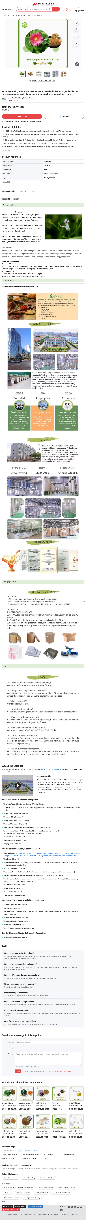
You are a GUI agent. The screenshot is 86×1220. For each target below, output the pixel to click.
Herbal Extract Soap (28, 1178)
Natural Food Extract (23, 1193)
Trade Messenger (35, 1206)
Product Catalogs (32, 1150)
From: (12, 1043)
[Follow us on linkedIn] (61, 1210)
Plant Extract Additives (11, 1198)
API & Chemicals (68, 1155)
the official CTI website (51, 769)
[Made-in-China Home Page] (43, 4)
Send (18, 1071)
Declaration (65, 1214)
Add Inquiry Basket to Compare (43, 81)
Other (45, 1158)
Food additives (48, 1155)
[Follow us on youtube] (78, 1206)
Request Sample (35, 121)
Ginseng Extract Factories (66, 1188)
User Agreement (54, 1214)
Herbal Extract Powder (9, 1155)
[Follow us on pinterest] (81, 1206)
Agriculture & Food (14, 15)
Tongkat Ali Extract (11, 856)
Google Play (20, 1206)
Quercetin (42, 853)
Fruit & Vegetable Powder (31, 1155)
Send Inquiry (22, 116)
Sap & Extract (27, 15)
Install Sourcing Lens (12, 1210)
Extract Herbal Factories (46, 1188)
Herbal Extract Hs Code (47, 1178)
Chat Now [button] (65, 116)
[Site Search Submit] (56, 9)
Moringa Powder (57, 1131)
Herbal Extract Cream (11, 1178)
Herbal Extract (38, 15)
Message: (10, 1054)
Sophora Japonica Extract (25, 853)
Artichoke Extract (55, 856)
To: (13, 1048)
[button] (3, 3)
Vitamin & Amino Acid (9, 1158)
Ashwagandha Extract (69, 856)
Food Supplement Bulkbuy (31, 1198)
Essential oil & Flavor (29, 1158)
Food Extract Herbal (41, 1193)
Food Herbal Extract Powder (61, 1193)
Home (4, 15)
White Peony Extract (41, 856)
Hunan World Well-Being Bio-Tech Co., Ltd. (20, 98)
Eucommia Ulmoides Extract (57, 853)
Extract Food (8, 1193)
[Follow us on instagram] (75, 1206)
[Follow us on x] (72, 1206)
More (4, 1202)
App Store (7, 1206)
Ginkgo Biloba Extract (26, 856)
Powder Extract (9, 1188)
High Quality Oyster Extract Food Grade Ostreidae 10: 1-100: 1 (9, 1133)
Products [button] (21, 9)
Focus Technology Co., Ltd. (28, 1214)
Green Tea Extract (74, 853)
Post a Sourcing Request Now (60, 1071)
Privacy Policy (75, 1214)
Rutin (37, 853)
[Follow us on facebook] (69, 1206)
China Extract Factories (25, 1188)
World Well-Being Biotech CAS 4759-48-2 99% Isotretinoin (76, 1105)
